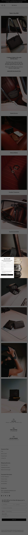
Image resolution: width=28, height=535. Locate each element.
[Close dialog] (27, 257)
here (2, 273)
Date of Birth (2, 268)
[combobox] (2, 267)
